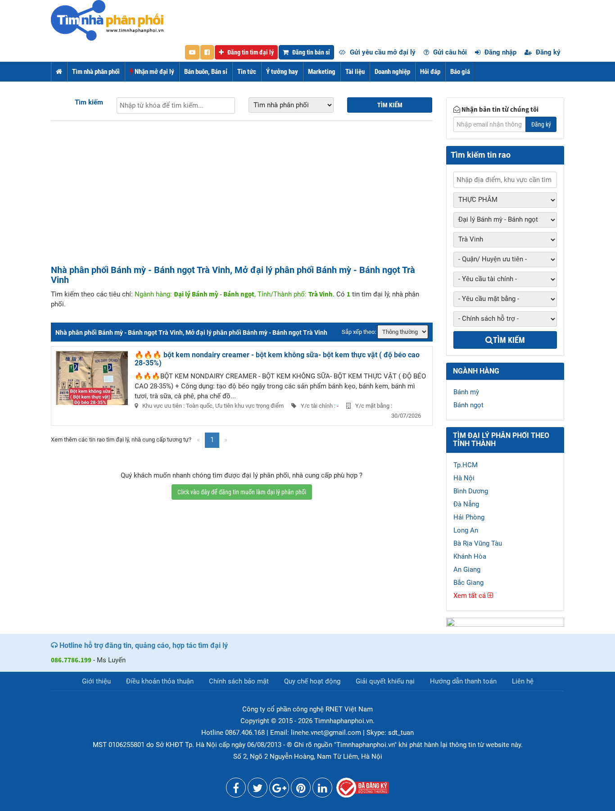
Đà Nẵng (466, 504)
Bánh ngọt (468, 405)
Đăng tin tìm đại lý (250, 52)
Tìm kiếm (89, 102)
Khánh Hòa (469, 556)
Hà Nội (464, 478)
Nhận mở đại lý (153, 72)
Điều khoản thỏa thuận (160, 681)
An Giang (466, 569)
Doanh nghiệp (392, 72)
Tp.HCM (465, 465)
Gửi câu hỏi (449, 52)
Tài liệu (355, 72)
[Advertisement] (242, 197)
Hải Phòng (468, 517)
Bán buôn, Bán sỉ (205, 72)
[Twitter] (257, 790)
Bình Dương (470, 491)
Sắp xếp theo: (359, 331)
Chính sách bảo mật (239, 681)
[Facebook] (236, 790)
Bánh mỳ (466, 392)
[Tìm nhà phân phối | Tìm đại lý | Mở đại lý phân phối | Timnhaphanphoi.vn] (107, 20)
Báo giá (460, 72)
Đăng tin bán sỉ (310, 52)
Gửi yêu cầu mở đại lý (382, 52)
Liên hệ (523, 681)
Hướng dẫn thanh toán (463, 681)
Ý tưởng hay (282, 72)
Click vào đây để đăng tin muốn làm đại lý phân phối (241, 492)
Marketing (321, 72)
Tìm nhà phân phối (96, 72)
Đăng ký (547, 52)
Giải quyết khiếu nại (385, 681)
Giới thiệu (96, 681)
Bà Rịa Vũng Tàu (477, 543)
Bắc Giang (468, 583)
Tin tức (246, 72)
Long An (465, 530)
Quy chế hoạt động (312, 681)
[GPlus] (279, 790)
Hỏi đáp (430, 72)
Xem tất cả (470, 596)
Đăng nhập (499, 52)
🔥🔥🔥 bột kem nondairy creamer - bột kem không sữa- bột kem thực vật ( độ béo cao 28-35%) (277, 359)
